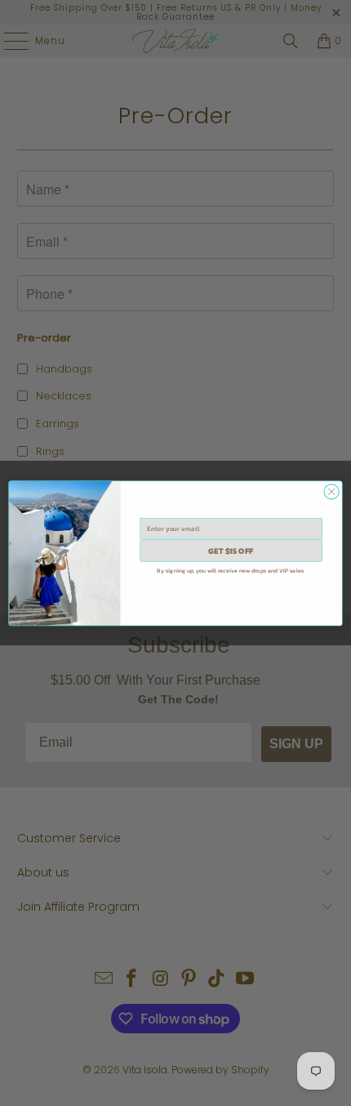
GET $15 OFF (231, 550)
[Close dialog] (331, 491)
